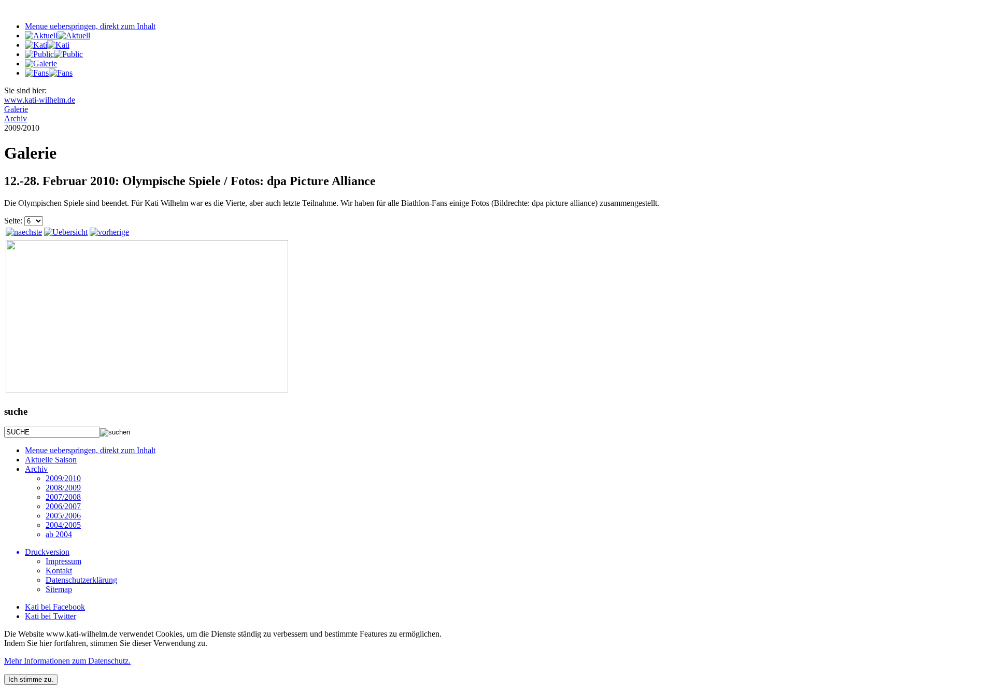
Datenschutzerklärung (81, 579)
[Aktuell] (57, 35)
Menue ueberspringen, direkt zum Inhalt (90, 26)
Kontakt (59, 570)
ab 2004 (59, 534)
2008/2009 (63, 487)
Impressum (63, 561)
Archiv (36, 469)
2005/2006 (63, 515)
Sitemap (59, 589)
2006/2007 (63, 506)
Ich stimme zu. (30, 679)
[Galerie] (41, 63)
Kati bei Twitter (50, 616)
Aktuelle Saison (51, 459)
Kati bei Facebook (55, 606)
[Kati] (47, 44)
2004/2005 (63, 525)
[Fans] (49, 72)
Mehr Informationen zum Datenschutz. (67, 660)
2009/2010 (63, 478)
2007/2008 (63, 497)
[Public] (54, 54)
